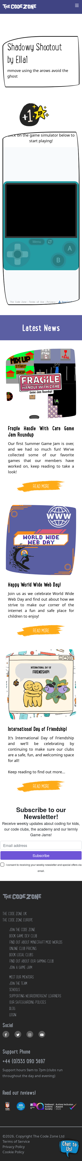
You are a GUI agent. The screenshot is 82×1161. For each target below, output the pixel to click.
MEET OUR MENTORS (21, 977)
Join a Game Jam (20, 967)
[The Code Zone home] (22, 902)
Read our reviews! (19, 1092)
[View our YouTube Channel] (41, 1034)
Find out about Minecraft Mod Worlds (35, 942)
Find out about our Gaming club (31, 961)
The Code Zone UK (15, 913)
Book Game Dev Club (23, 936)
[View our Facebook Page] (6, 1034)
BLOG (12, 1008)
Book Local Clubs (21, 954)
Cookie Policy (13, 1152)
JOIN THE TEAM (18, 983)
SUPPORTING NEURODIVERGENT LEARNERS (35, 996)
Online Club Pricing (22, 948)
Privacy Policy (14, 1146)
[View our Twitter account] (18, 1034)
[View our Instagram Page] (29, 1034)
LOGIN (12, 1014)
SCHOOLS (14, 989)
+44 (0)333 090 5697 (24, 1061)
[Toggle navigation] (77, 5)
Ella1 (22, 60)
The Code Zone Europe (18, 920)
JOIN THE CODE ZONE (22, 929)
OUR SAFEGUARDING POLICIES (27, 1002)
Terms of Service (16, 1141)
